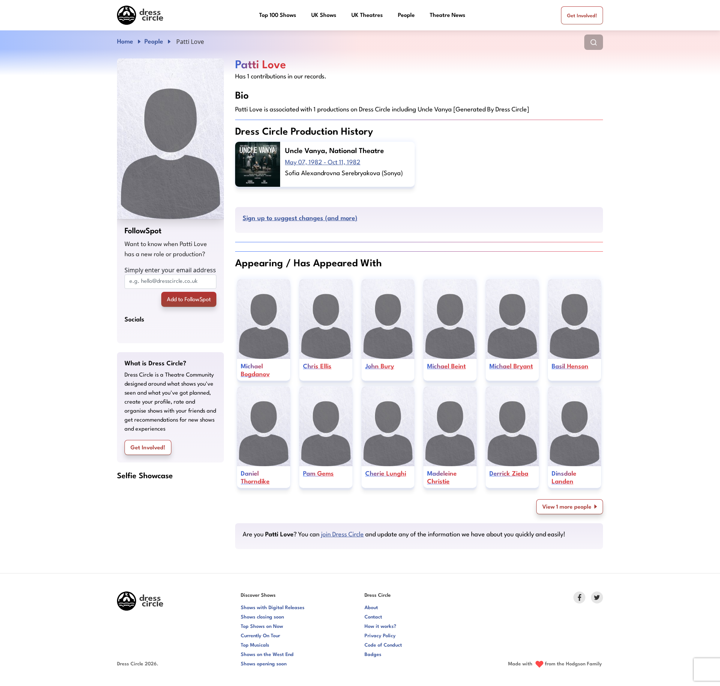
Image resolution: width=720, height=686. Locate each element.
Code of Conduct (383, 645)
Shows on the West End (267, 654)
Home (125, 42)
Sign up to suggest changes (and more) (300, 218)
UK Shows (323, 15)
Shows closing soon (262, 617)
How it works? (380, 626)
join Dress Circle (342, 534)
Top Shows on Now (262, 626)
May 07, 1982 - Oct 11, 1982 (322, 162)
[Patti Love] (170, 139)
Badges (372, 654)
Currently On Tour (260, 635)
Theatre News (447, 15)
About (371, 607)
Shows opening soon (263, 664)
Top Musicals (255, 645)
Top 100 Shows (277, 15)
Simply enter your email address (170, 270)
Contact (373, 617)
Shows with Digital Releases (272, 607)
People (406, 15)
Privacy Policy (380, 635)
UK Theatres (367, 15)
